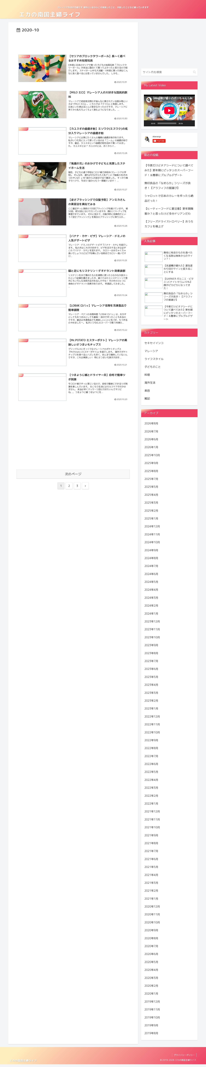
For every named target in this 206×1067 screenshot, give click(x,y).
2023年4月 (151, 685)
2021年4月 (151, 875)
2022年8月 (151, 748)
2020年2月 (151, 986)
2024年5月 (151, 582)
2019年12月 (152, 1002)
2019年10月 (152, 1017)
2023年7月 (151, 661)
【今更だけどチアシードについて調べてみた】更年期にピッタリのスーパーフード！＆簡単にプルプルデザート (168, 170)
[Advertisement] (73, 42)
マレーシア (151, 351)
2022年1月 (151, 804)
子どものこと (152, 367)
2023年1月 (151, 708)
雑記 (147, 398)
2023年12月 (152, 621)
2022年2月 (151, 795)
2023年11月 (152, 629)
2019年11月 (152, 1009)
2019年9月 (151, 1025)
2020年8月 (151, 938)
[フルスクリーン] (190, 123)
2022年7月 (151, 756)
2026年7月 (151, 431)
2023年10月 (152, 637)
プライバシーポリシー (184, 1055)
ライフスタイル (153, 359)
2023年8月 (151, 653)
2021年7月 (151, 851)
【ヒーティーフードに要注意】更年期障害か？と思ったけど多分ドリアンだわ (168, 211)
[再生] (147, 123)
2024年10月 (152, 542)
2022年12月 (152, 716)
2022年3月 (151, 788)
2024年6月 (151, 574)
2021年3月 (151, 883)
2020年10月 (152, 922)
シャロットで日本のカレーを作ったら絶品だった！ (168, 198)
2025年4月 (151, 495)
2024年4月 (151, 590)
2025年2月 (151, 510)
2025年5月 (151, 487)
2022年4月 (151, 780)
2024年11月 (152, 534)
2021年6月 (151, 859)
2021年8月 (151, 843)
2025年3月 (151, 503)
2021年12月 (152, 811)
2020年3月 (151, 978)
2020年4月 (151, 970)
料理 (147, 375)
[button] (194, 72)
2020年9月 (151, 930)
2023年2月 (151, 701)
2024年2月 (151, 605)
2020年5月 (151, 962)
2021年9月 (151, 835)
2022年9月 (151, 740)
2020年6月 (151, 954)
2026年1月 (151, 447)
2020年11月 (152, 914)
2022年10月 (152, 732)
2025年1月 (151, 518)
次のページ (73, 474)
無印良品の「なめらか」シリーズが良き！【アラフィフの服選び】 (167, 185)
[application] (169, 110)
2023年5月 (151, 677)
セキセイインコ (153, 343)
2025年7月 (151, 479)
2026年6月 (151, 439)
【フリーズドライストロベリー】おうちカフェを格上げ (168, 224)
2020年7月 (151, 946)
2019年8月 (151, 1033)
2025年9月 (151, 463)
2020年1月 (151, 994)
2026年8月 (151, 423)
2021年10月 (152, 827)
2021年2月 (151, 891)
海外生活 (149, 383)
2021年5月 (151, 867)
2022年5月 (151, 772)
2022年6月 (151, 764)
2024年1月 (151, 613)
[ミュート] (186, 123)
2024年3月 (151, 598)
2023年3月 (151, 693)
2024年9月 (151, 550)
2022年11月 (152, 724)
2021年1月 (151, 899)
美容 (147, 390)
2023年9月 (151, 645)
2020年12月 (152, 906)
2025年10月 (152, 455)
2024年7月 (151, 566)
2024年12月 (152, 526)
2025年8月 (151, 471)
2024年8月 (151, 558)
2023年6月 (151, 669)
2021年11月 (152, 819)
